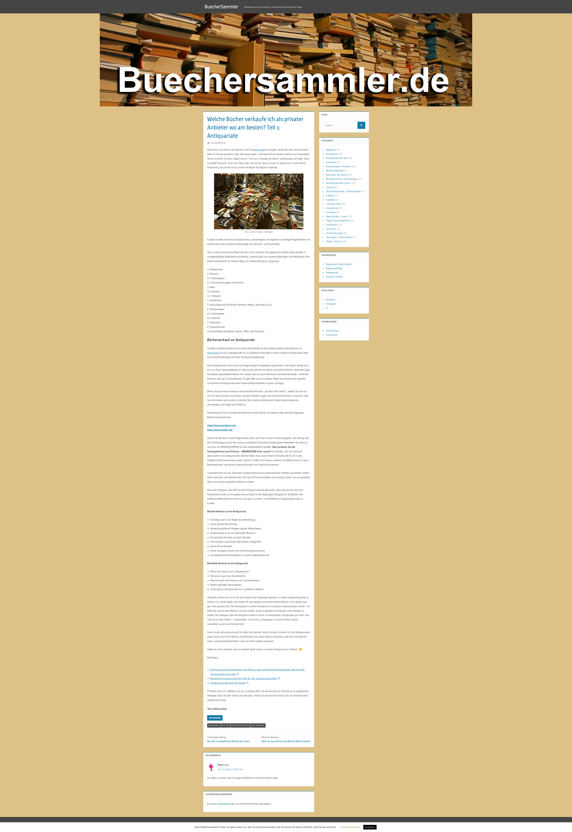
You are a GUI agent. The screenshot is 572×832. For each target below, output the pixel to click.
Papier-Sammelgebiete (338, 220)
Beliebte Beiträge (335, 170)
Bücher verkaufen (240, 725)
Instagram (331, 303)
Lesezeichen (332, 208)
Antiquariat (213, 352)
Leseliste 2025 (333, 203)
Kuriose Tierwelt (334, 276)
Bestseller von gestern (337, 174)
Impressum (332, 334)
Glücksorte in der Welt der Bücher (227, 682)
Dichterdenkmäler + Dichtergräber (343, 191)
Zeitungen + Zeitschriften (339, 237)
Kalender (330, 199)
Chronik (330, 187)
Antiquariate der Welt (337, 158)
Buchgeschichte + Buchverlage (341, 178)
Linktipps (331, 212)
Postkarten (331, 224)
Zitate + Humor (334, 241)
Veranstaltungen (334, 233)
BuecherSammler (221, 7)
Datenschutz (332, 330)
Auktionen (331, 162)
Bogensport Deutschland (338, 264)
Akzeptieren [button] (370, 827)
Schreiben (331, 228)
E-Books (330, 195)
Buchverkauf (258, 725)
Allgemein (331, 149)
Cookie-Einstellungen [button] (350, 827)
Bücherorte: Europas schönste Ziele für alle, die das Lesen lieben (243, 678)
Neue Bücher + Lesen (337, 216)
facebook (330, 299)
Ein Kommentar (218, 142)
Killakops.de (332, 272)
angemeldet (223, 803)
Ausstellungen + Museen (338, 166)
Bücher (225, 725)
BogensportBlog (334, 268)
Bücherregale (259, 149)
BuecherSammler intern (338, 183)
